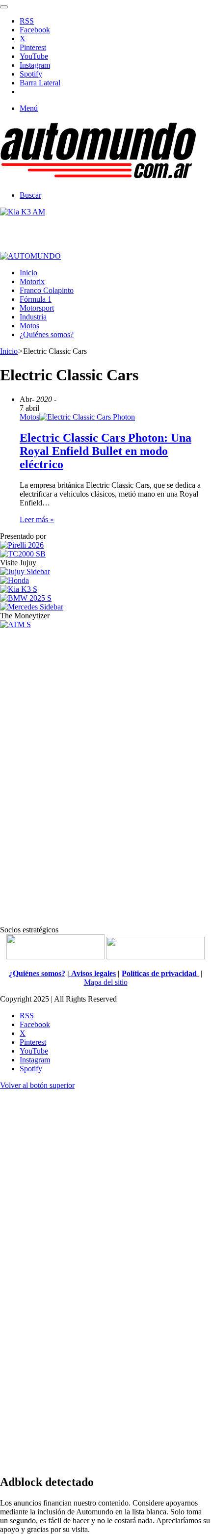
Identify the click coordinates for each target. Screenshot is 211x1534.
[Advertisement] (105, 776)
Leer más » (37, 519)
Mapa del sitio (106, 982)
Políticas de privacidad (160, 973)
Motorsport (37, 308)
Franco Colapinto (47, 290)
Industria (33, 317)
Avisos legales (92, 973)
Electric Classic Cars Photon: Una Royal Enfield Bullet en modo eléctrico (105, 451)
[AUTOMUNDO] (98, 178)
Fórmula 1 (36, 299)
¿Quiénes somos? (47, 334)
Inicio (28, 272)
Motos (29, 325)
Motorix (32, 281)
